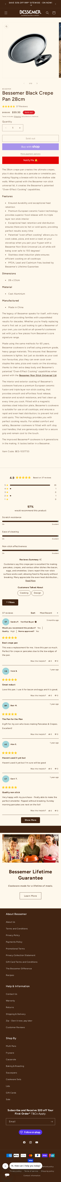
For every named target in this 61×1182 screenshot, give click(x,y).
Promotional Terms (15, 948)
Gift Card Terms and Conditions (22, 962)
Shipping (17, 116)
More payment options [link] (30, 154)
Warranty (10, 1000)
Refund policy (48, 1167)
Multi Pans (11, 1046)
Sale (8, 1099)
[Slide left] (24, 83)
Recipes (10, 975)
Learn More (30, 896)
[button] (6, 13)
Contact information (32, 1176)
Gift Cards (11, 1093)
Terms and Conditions (17, 928)
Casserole (11, 1059)
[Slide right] (37, 83)
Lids (8, 1086)
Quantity (7, 121)
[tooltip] (40, 560)
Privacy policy (16, 1171)
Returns (10, 1007)
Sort (33, 613)
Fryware (10, 1053)
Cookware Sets (13, 1079)
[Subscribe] (51, 1121)
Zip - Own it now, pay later (19, 1020)
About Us (10, 922)
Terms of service (31, 1171)
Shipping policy (47, 1171)
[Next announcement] (55, 4)
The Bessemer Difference (19, 968)
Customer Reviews (15, 1027)
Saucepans (11, 1073)
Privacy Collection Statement (20, 955)
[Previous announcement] (5, 4)
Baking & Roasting (15, 1066)
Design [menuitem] (37, 593)
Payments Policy (14, 942)
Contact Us (11, 994)
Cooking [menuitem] (24, 593)
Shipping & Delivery (15, 1014)
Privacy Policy (13, 935)
